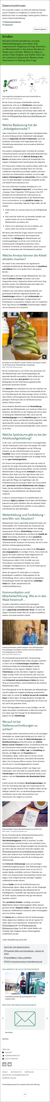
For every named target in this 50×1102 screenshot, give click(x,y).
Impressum (8, 24)
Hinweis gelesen (40, 29)
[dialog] (25, 551)
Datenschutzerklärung (12, 22)
